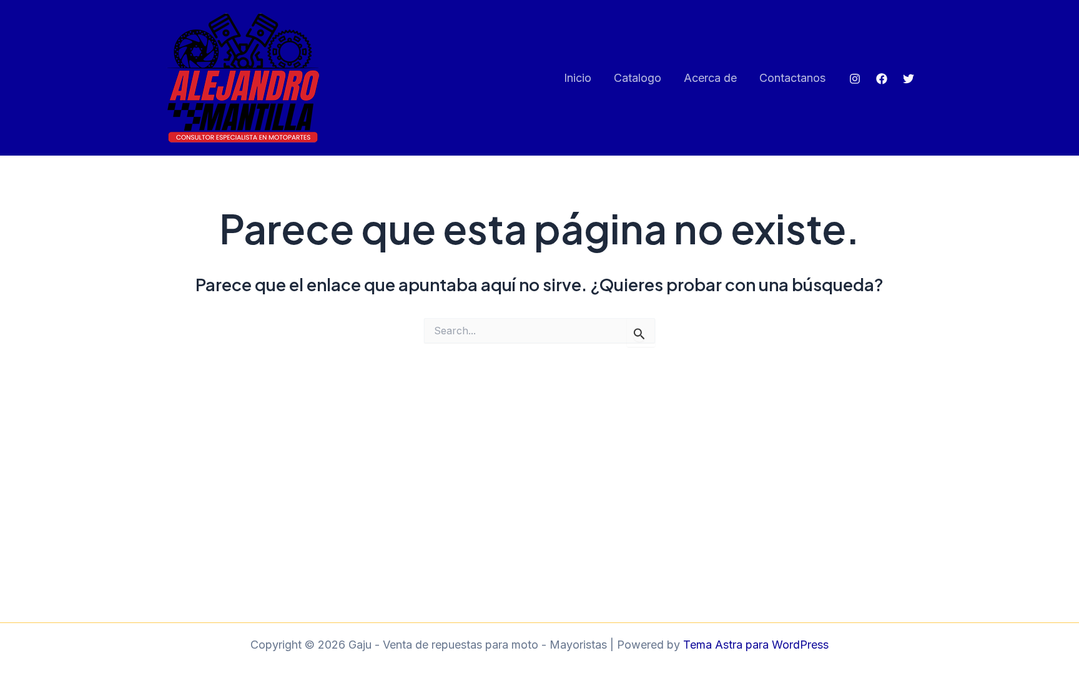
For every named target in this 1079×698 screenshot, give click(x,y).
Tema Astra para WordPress (756, 644)
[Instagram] (854, 78)
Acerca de (710, 77)
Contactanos (792, 77)
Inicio (577, 77)
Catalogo (637, 77)
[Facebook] (881, 78)
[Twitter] (908, 78)
